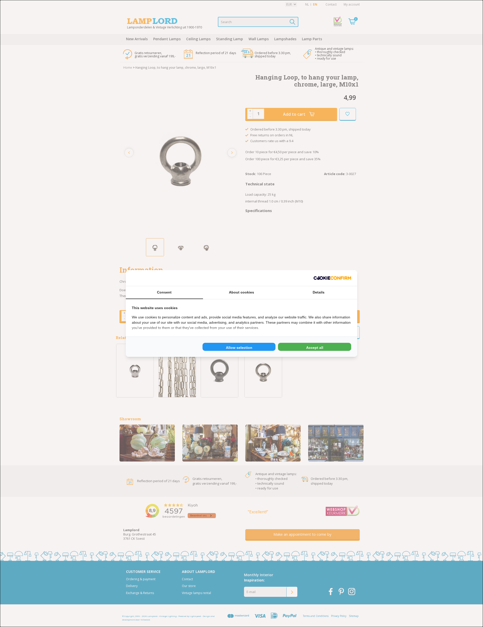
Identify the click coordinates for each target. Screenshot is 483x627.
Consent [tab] (164, 292)
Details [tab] (319, 292)
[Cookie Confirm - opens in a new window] (332, 278)
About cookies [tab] (241, 292)
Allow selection (239, 348)
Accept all (314, 348)
